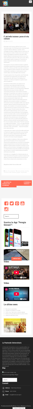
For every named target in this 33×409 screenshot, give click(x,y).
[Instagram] (6, 210)
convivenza (6, 172)
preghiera (18, 172)
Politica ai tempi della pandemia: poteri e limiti (16, 313)
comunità (27, 171)
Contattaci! (16, 258)
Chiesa (22, 171)
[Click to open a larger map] (9, 372)
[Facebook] (6, 204)
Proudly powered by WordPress (8, 406)
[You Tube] (22, 204)
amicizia (19, 171)
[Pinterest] (17, 204)
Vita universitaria (11, 171)
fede (10, 172)
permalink (24, 172)
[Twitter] (12, 204)
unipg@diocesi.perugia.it (15, 394)
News (6, 171)
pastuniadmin (10, 41)
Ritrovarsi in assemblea (11, 309)
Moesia (22, 406)
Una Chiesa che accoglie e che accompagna (6, 184)
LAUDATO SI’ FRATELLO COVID (12, 310)
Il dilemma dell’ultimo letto (11, 315)
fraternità (14, 172)
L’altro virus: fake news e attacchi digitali (15, 312)
